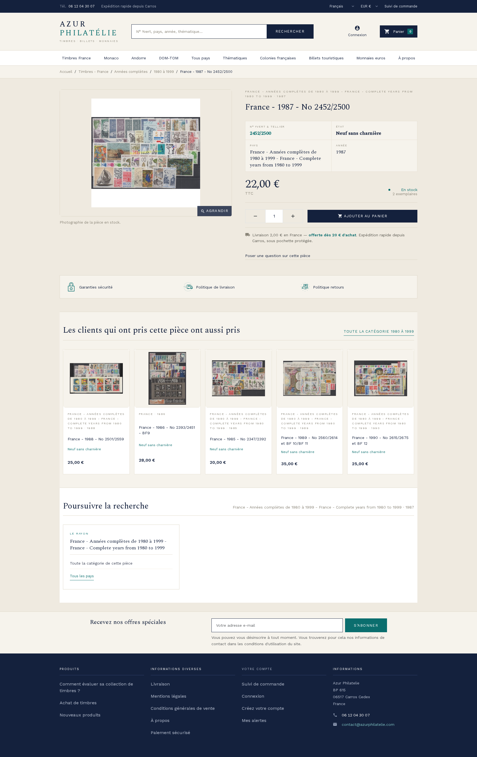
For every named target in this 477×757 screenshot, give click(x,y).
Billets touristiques (326, 58)
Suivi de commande (401, 6)
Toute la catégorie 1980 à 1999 (379, 331)
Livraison (160, 684)
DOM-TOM (168, 58)
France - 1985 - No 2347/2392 (238, 439)
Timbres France (76, 58)
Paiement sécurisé (170, 732)
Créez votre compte (263, 708)
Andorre (138, 58)
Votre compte (257, 669)
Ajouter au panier (363, 216)
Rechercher (289, 31)
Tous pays (200, 58)
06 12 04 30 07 (81, 6)
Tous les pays (82, 576)
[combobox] (199, 31)
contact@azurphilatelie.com (368, 724)
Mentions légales (168, 696)
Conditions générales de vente (183, 708)
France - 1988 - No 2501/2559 (96, 439)
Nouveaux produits (80, 715)
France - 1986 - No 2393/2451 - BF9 (167, 430)
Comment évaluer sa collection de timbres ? (96, 687)
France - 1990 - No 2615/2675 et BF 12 (380, 440)
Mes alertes (254, 720)
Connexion (253, 696)
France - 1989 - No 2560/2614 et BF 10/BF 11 (309, 440)
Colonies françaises (278, 58)
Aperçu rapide (121, 370)
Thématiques (235, 58)
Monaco (111, 58)
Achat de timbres (78, 702)
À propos (406, 58)
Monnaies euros (370, 58)
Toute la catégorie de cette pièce (101, 563)
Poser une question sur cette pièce (277, 255)
